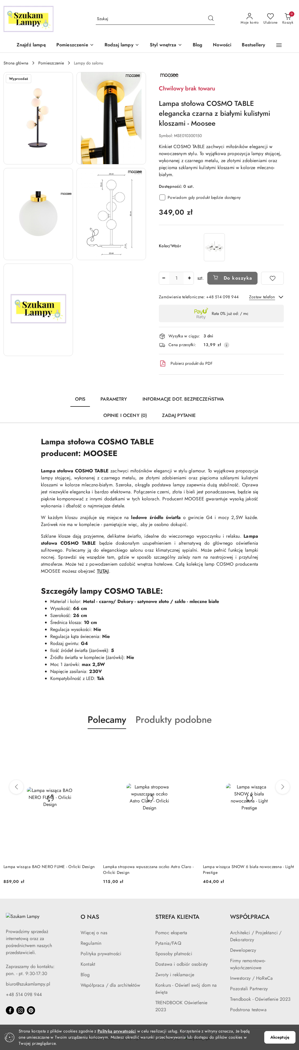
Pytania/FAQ (168, 943)
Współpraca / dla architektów (110, 985)
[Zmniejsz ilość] (163, 278)
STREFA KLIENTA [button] (177, 917)
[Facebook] (10, 1010)
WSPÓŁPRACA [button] (250, 917)
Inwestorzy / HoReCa (251, 978)
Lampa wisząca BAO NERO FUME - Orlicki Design (49, 867)
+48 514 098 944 (24, 994)
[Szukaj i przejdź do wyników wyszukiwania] (211, 19)
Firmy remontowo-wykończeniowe (248, 964)
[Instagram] (20, 1010)
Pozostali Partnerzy (249, 988)
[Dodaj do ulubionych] (272, 278)
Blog (85, 974)
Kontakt (88, 964)
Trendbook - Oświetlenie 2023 (260, 999)
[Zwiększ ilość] (189, 278)
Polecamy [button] (107, 719)
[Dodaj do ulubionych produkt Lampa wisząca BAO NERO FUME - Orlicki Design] (89, 742)
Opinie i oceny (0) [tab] (125, 415)
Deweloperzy (243, 950)
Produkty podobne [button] (173, 719)
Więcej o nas (94, 932)
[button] (75, 45)
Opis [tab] (80, 399)
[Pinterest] (31, 1010)
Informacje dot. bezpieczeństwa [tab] (183, 399)
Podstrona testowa (248, 1009)
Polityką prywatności (117, 1031)
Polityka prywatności (101, 953)
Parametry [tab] (113, 399)
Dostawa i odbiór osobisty (181, 964)
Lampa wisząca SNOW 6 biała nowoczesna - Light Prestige (248, 869)
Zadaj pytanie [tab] (179, 415)
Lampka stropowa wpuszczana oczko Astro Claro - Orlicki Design (148, 869)
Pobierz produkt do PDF (192, 363)
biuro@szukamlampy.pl (28, 984)
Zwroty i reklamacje (174, 974)
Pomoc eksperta (171, 932)
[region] (214, 247)
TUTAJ (103, 571)
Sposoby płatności (173, 953)
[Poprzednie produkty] (16, 787)
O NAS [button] (90, 917)
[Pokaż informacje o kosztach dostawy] (226, 345)
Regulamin (91, 943)
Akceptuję (279, 1037)
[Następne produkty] (282, 787)
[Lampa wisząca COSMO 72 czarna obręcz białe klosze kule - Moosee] (214, 247)
